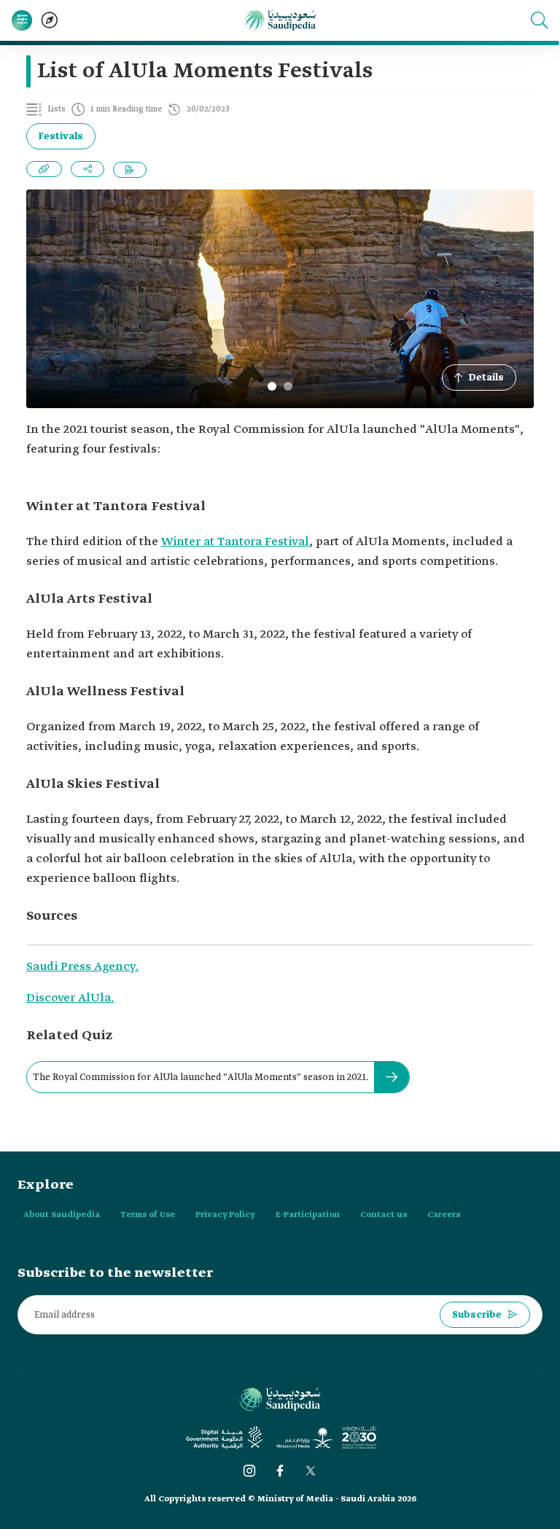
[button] (539, 20)
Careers (443, 1215)
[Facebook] (280, 1470)
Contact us (383, 1215)
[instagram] (249, 1470)
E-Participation (308, 1215)
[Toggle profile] (22, 20)
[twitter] (310, 1470)
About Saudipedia (61, 1215)
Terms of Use (147, 1215)
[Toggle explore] (49, 20)
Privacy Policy (225, 1215)
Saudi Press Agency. (82, 966)
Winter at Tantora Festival (235, 542)
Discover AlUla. (70, 998)
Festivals (61, 136)
